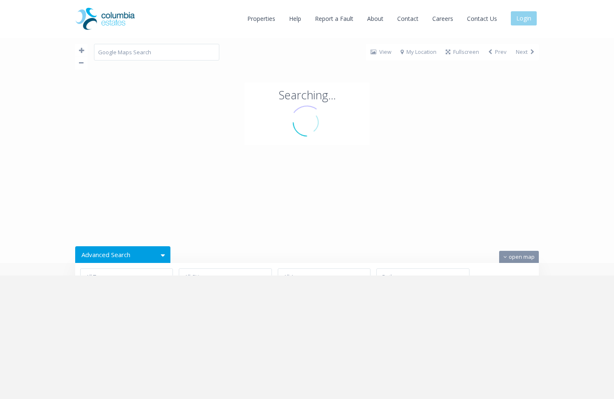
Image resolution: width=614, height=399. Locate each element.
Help (295, 19)
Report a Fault (334, 19)
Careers (442, 19)
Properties (261, 19)
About (375, 19)
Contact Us (482, 19)
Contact (408, 19)
